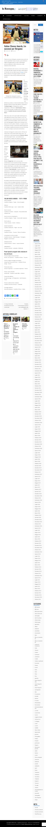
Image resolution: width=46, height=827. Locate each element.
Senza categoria (38, 757)
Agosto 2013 (38, 577)
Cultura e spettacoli (39, 661)
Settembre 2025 (38, 267)
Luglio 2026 (37, 245)
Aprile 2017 (37, 485)
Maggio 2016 (38, 508)
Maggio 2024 (38, 301)
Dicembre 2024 (38, 286)
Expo (36, 669)
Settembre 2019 (38, 422)
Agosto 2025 (38, 269)
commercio (37, 656)
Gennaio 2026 (38, 258)
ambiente (37, 628)
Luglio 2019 (37, 426)
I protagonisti (37, 689)
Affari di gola (37, 622)
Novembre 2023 (38, 314)
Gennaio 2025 (38, 284)
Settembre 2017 (38, 474)
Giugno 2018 (37, 454)
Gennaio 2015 (38, 543)
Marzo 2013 (37, 588)
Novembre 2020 (38, 392)
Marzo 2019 (37, 435)
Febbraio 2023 (38, 334)
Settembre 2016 (38, 500)
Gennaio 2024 (38, 310)
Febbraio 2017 (38, 489)
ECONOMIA (9, 15)
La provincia (37, 712)
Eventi (36, 667)
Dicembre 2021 (38, 364)
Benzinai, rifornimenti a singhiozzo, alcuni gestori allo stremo (38, 72)
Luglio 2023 (37, 323)
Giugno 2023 (37, 325)
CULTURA (26, 15)
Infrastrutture (37, 702)
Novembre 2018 (38, 444)
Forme (22, 72)
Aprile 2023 (37, 329)
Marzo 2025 (37, 280)
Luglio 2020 (37, 401)
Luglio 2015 (37, 530)
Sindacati (37, 761)
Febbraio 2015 (38, 541)
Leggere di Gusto (38, 717)
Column (36, 652)
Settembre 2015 (38, 526)
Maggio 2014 (38, 560)
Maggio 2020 (38, 405)
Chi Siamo (3, 2)
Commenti (37, 654)
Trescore (37, 783)
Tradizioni (37, 778)
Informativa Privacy (13, 2)
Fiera (36, 674)
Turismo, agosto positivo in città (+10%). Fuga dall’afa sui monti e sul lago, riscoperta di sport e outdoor (38, 159)
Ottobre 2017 (38, 472)
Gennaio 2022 (38, 362)
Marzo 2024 (37, 306)
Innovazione (37, 704)
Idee (36, 692)
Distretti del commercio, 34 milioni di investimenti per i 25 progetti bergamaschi (38, 127)
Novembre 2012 (38, 597)
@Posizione (37, 607)
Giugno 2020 (37, 403)
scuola (36, 755)
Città (36, 648)
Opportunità (37, 732)
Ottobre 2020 (38, 394)
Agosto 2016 (38, 502)
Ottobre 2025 (38, 265)
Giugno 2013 (37, 582)
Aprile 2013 (37, 586)
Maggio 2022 (38, 353)
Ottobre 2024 (38, 291)
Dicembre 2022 (38, 338)
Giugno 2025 (37, 273)
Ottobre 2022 (38, 342)
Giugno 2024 (37, 299)
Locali (36, 723)
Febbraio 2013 (38, 590)
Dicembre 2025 (38, 260)
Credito (36, 658)
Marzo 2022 (37, 357)
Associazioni (37, 633)
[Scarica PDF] (5, 55)
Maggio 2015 (38, 534)
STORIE (33, 15)
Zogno (36, 799)
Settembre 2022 (38, 345)
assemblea (37, 630)
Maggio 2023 (38, 327)
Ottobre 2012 (38, 599)
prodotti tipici (16, 298)
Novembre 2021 (38, 366)
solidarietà (37, 766)
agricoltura (37, 624)
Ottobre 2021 (38, 368)
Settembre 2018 (38, 448)
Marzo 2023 (37, 332)
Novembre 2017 (38, 470)
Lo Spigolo (37, 721)
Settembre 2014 (38, 551)
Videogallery (37, 795)
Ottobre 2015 (38, 523)
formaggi (10, 298)
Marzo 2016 (37, 513)
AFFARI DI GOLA (6, 19)
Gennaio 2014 (38, 569)
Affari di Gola (37, 620)
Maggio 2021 (38, 379)
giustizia (36, 678)
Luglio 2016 (37, 504)
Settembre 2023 (38, 319)
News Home (37, 730)
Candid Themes (35, 824)
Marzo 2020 (37, 409)
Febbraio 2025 (38, 282)
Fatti (36, 671)
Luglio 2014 (37, 556)
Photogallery (37, 736)
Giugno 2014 (37, 558)
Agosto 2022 (38, 347)
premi (13, 298)
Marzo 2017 (37, 487)
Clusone (36, 650)
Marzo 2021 (37, 383)
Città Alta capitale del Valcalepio (25, 325)
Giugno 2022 (37, 351)
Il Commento (37, 694)
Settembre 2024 (38, 293)
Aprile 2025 (37, 278)
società (36, 763)
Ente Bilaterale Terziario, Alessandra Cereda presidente (38, 189)
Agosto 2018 (38, 450)
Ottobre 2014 (38, 549)
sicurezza (37, 759)
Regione (36, 745)
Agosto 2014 (38, 554)
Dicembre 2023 (38, 312)
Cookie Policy (20, 2)
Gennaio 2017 (38, 491)
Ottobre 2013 (38, 573)
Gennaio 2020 (38, 414)
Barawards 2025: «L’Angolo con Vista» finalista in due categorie (16, 337)
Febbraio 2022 (38, 360)
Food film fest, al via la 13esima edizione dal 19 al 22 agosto (38, 97)
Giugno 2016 (37, 506)
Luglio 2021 (37, 375)
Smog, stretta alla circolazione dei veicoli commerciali (9, 305)
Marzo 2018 (37, 461)
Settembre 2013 (38, 575)
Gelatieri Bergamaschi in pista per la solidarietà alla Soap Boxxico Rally (38, 219)
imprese (36, 698)
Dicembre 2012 (38, 595)
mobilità (36, 727)
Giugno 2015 (37, 532)
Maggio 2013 (38, 584)
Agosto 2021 (38, 373)
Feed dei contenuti (39, 809)
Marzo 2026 (37, 254)
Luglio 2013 (37, 579)
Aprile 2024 (37, 304)
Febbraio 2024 (38, 308)
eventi (7, 298)
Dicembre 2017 (38, 467)
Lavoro (36, 715)
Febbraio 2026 (38, 256)
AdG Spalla (37, 615)
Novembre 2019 (38, 418)
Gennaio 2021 (38, 388)
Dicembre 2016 (38, 493)
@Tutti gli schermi (38, 611)
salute (36, 750)
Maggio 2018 (38, 457)
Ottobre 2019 (38, 420)
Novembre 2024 (38, 288)
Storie (36, 770)
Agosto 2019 (38, 424)
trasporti (36, 781)
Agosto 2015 (38, 528)
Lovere (36, 725)
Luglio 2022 (37, 349)
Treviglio (36, 785)
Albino (36, 626)
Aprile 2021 (37, 381)
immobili (36, 696)
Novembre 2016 (38, 495)
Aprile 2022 (37, 355)
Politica (36, 738)
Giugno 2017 (37, 480)
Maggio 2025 (38, 276)
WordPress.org (38, 814)
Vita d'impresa (38, 797)
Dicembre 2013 (38, 571)
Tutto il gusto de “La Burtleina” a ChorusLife (7, 330)
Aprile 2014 (37, 562)
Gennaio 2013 (38, 592)
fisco (36, 676)
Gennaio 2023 (38, 336)
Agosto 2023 (38, 321)
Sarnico (36, 753)
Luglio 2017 (37, 478)
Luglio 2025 (37, 271)
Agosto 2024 (38, 295)
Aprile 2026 (37, 252)
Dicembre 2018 (38, 442)
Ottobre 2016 (38, 498)
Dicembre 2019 (38, 416)
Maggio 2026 (38, 250)
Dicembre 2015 (38, 519)
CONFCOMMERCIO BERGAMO (8, 3)
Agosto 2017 (38, 476)
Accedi (36, 807)
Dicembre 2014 (38, 545)
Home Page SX (38, 687)
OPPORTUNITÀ (17, 15)
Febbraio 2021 (38, 385)
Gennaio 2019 (38, 439)
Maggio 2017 (38, 482)
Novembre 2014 (38, 547)
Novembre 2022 (38, 340)
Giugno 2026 (37, 248)
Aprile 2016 (37, 511)
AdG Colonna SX (38, 613)
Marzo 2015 (37, 539)
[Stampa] (8, 55)
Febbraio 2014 (38, 567)
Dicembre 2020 (38, 390)
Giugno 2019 (37, 429)
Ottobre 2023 (38, 317)
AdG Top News (38, 618)
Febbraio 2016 (38, 515)
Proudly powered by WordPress (14, 824)
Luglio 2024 (37, 297)
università (37, 793)
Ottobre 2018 (38, 446)
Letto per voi (37, 719)
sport (36, 768)
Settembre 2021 (38, 370)
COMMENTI (40, 15)
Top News (37, 776)
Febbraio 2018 (38, 463)
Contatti (7, 2)
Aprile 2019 (37, 433)
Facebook (43, 0)
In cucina (37, 700)
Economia (37, 663)
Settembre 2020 (38, 396)
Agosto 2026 (38, 243)
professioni (37, 743)
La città (36, 710)
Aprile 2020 (37, 407)
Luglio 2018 (37, 452)
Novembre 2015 (38, 521)
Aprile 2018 (37, 459)
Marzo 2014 (37, 564)
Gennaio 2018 (38, 465)
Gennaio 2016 (38, 517)
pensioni (36, 734)
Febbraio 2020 (38, 411)
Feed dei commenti (39, 811)
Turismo (36, 787)
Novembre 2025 (38, 263)
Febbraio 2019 (38, 437)
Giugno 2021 (37, 377)
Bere (36, 635)
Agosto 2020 (38, 398)
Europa (36, 665)
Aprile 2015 (37, 536)
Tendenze (37, 772)
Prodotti (36, 740)
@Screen (37, 609)
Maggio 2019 (38, 431)
